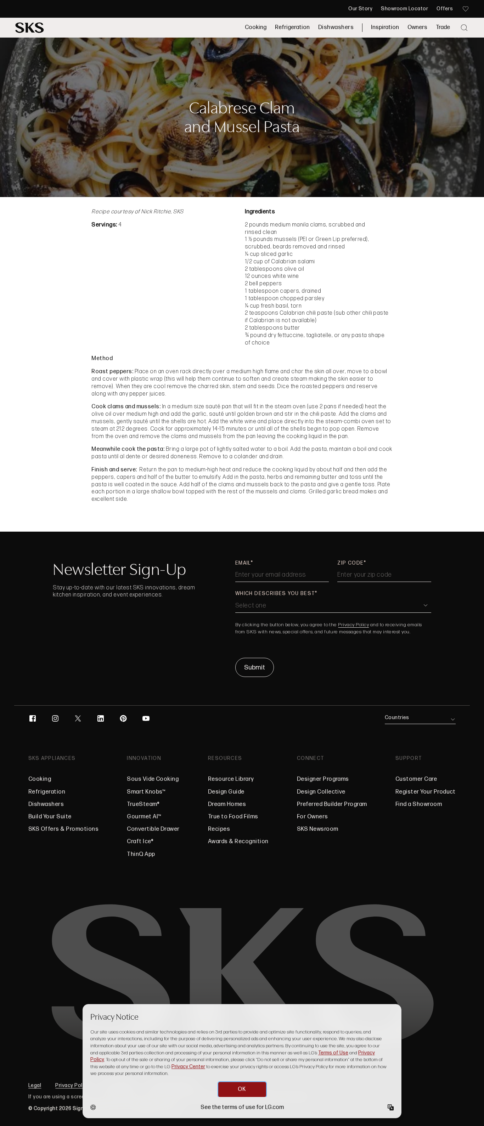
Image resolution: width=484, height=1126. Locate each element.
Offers (445, 9)
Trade (443, 27)
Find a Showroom (418, 804)
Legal (34, 1085)
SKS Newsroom (317, 829)
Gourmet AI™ (144, 816)
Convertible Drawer (153, 829)
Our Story (360, 9)
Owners (417, 27)
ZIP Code (350, 563)
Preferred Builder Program (332, 804)
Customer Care (416, 779)
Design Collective (321, 792)
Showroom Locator (404, 9)
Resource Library (231, 779)
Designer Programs (323, 779)
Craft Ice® (140, 841)
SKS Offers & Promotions (63, 829)
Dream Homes (227, 804)
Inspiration (385, 27)
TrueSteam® (143, 804)
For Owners (312, 816)
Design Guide (226, 792)
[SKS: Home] (29, 28)
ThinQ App (141, 854)
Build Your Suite (50, 816)
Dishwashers (336, 27)
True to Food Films (233, 816)
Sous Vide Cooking (153, 779)
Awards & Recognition (238, 841)
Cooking (255, 27)
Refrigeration (292, 27)
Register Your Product (425, 792)
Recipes (219, 829)
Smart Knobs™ (146, 792)
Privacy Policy (353, 625)
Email (243, 563)
